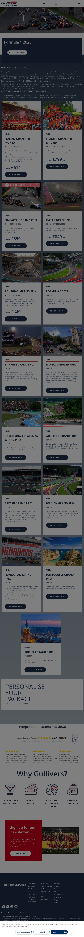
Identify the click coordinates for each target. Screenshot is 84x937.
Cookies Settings (23, 932)
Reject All (41, 932)
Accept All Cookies (59, 932)
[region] (42, 929)
